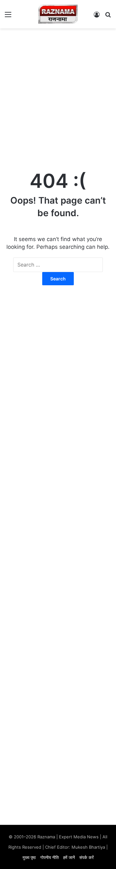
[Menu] (8, 16)
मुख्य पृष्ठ (29, 857)
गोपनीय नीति (49, 857)
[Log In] (96, 16)
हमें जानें (69, 857)
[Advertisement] (58, 93)
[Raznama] (58, 14)
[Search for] (108, 16)
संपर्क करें (86, 857)
